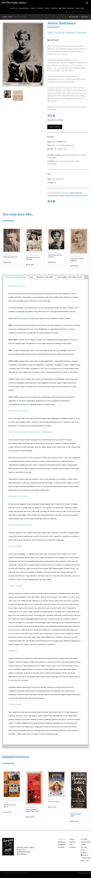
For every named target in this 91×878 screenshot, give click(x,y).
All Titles (13, 8)
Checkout (84, 17)
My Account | (74, 17)
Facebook (61, 842)
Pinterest (61, 847)
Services (74, 12)
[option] (23, 54)
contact (25, 318)
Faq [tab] (31, 277)
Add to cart (54, 127)
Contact (87, 12)
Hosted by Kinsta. (84, 873)
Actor (47, 8)
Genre (33, 8)
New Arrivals (24, 8)
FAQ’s (39, 308)
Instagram (61, 844)
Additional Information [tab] (15, 277)
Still (85, 195)
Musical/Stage (52, 195)
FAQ (81, 12)
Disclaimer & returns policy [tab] (69, 277)
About (67, 12)
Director (54, 8)
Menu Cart (80, 8)
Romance (79, 195)
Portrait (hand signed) (67, 195)
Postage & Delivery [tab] (45, 277)
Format (40, 8)
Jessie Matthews (76, 193)
